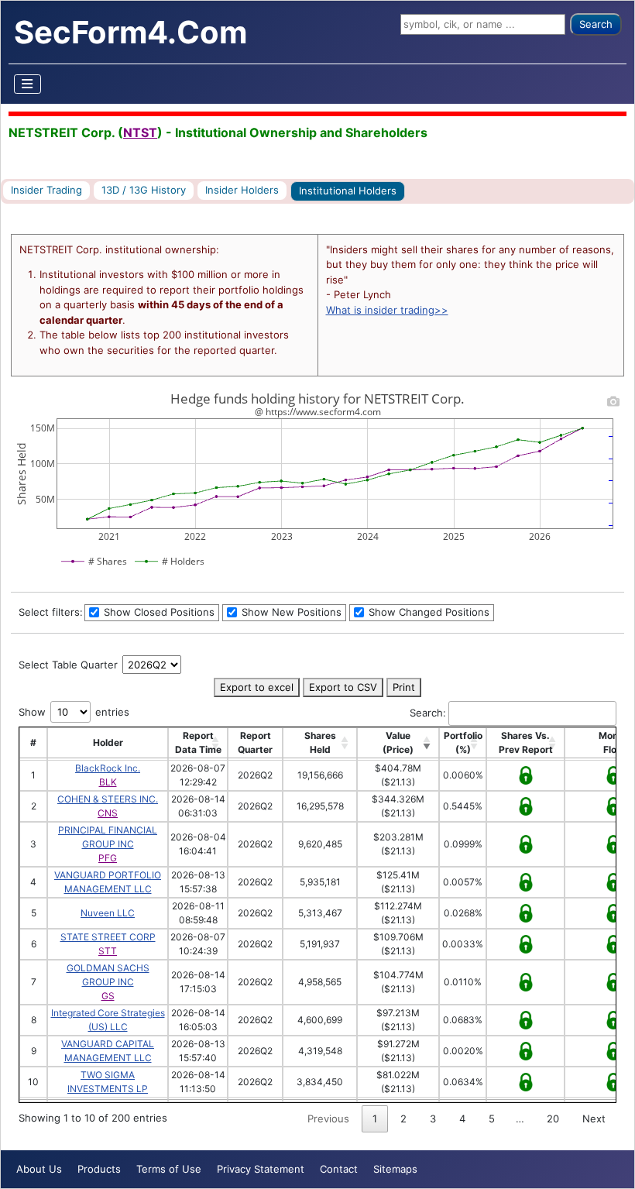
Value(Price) (398, 742)
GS (108, 996)
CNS (108, 813)
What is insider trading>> (387, 310)
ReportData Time (198, 742)
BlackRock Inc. (107, 768)
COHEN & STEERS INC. (107, 799)
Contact (339, 1169)
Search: (428, 712)
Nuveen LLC (108, 913)
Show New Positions (290, 612)
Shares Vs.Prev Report (526, 742)
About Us (39, 1169)
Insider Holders (242, 190)
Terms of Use (168, 1169)
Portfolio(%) (463, 742)
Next (594, 1118)
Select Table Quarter (70, 664)
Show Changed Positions (427, 612)
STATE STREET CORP (108, 937)
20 (553, 1118)
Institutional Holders (347, 190)
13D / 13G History (143, 190)
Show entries (74, 712)
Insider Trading (46, 190)
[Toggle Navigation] (28, 84)
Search (596, 24)
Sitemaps (395, 1169)
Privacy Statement (260, 1169)
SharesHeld (320, 742)
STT (107, 951)
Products (99, 1169)
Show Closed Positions (158, 612)
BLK (108, 782)
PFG (107, 858)
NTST (140, 132)
